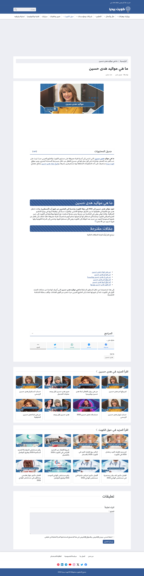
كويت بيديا (110, 163)
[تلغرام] (66, 564)
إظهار (34, 151)
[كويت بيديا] (119, 9)
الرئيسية (123, 61)
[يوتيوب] (70, 564)
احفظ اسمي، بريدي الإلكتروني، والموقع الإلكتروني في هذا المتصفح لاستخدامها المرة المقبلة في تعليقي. (78, 537)
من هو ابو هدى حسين (102, 274)
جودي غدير (118, 74)
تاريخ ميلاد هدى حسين (50, 163)
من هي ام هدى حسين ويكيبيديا (99, 277)
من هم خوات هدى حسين (101, 272)
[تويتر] (82, 564)
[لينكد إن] (62, 564)
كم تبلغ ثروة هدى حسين (101, 282)
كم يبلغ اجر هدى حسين (102, 279)
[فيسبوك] (85, 564)
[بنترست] (58, 564)
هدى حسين (99, 158)
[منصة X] (78, 564)
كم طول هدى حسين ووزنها (100, 284)
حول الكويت (105, 429)
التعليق (111, 511)
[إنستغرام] (74, 564)
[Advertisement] (72, 36)
